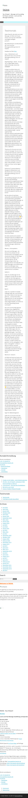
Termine (2, 713)
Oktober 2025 (6, 513)
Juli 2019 (5, 546)
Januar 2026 (6, 511)
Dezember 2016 (7, 565)
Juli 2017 (5, 558)
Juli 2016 (5, 570)
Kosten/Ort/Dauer (5, 466)
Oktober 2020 (6, 537)
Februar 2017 (6, 561)
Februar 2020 (6, 540)
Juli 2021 (5, 534)
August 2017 (6, 556)
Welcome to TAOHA (6, 583)
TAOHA (6, 9)
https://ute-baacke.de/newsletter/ (15, 765)
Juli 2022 (5, 530)
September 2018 (7, 551)
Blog (15, 51)
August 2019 (6, 544)
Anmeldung (3, 471)
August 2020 (6, 539)
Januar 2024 (6, 521)
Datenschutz (6, 790)
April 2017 (5, 560)
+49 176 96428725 (5, 461)
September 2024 (7, 518)
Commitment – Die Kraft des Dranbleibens (14, 485)
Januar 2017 (6, 563)
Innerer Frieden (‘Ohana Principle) (12, 489)
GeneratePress (18, 796)
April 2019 (5, 547)
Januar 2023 (6, 528)
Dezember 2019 (7, 542)
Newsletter (3, 468)
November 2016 (7, 567)
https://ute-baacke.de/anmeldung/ (16, 763)
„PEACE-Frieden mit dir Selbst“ (8, 733)
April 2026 (5, 509)
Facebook (2, 464)
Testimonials (6, 497)
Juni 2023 (5, 527)
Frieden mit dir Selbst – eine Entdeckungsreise (15, 480)
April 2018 (5, 554)
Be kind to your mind (8, 487)
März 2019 (5, 549)
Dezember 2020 (7, 535)
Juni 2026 (5, 507)
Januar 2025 (6, 516)
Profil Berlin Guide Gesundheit (11, 499)
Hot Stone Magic (12, 743)
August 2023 (6, 523)
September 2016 (7, 568)
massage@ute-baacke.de (6, 463)
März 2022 (5, 532)
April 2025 (5, 514)
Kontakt (2, 470)
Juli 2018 (5, 553)
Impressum (6, 788)
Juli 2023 (5, 525)
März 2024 (5, 520)
